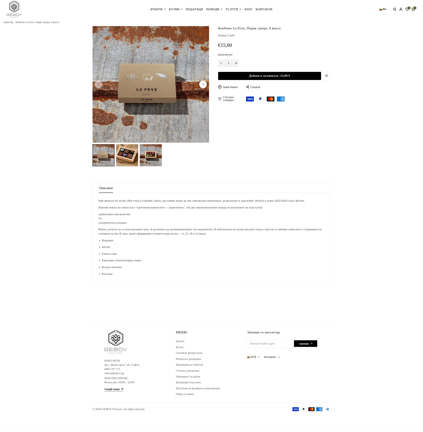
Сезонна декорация (187, 370)
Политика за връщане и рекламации (198, 388)
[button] (326, 76)
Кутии (179, 347)
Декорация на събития (189, 364)
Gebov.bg (8, 22)
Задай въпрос (230, 87)
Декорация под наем (188, 382)
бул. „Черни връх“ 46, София (121, 364)
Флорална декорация (188, 358)
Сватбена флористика (189, 353)
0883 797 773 (112, 369)
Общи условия (185, 394)
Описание (106, 188)
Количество (225, 54)
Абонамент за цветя (188, 376)
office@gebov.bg (114, 373)
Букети (180, 341)
